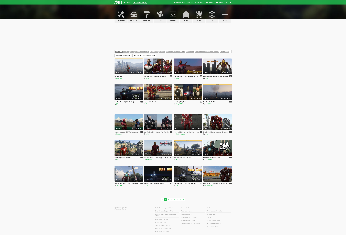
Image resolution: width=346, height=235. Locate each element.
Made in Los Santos (120, 209)
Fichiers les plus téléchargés (189, 217)
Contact (209, 208)
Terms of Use (211, 214)
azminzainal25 (209, 185)
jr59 (117, 104)
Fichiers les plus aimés (187, 214)
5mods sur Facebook (214, 223)
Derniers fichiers (185, 208)
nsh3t (147, 78)
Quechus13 (208, 160)
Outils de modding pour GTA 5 (164, 208)
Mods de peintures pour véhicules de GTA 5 (165, 215)
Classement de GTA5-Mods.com (190, 223)
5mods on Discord (213, 227)
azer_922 (119, 78)
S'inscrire (220, 2)
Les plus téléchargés (144, 55)
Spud (147, 104)
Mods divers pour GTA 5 (162, 232)
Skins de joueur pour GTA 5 (163, 225)
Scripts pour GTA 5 (160, 222)
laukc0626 (149, 160)
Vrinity (118, 160)
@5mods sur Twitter (214, 220)
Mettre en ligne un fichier (196, 2)
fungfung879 (120, 134)
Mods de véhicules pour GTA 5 (164, 211)
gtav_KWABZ (179, 104)
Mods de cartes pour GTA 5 (163, 228)
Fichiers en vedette (186, 211)
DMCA (209, 217)
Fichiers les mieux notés (188, 220)
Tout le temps (122, 55)
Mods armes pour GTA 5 (162, 219)
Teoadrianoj (119, 185)
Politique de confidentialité (214, 211)
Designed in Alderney (121, 207)
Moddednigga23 (180, 134)
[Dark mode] (226, 2)
